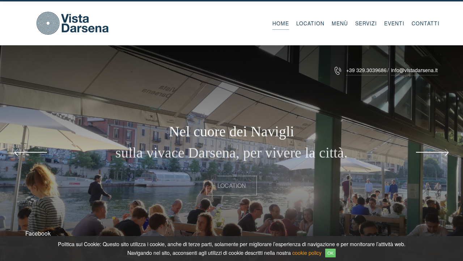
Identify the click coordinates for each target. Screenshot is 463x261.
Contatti (425, 23)
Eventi (394, 23)
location (231, 182)
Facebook (38, 233)
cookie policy (307, 252)
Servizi (366, 23)
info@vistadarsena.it (414, 70)
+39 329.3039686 (366, 70)
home (280, 23)
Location (310, 23)
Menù (340, 23)
